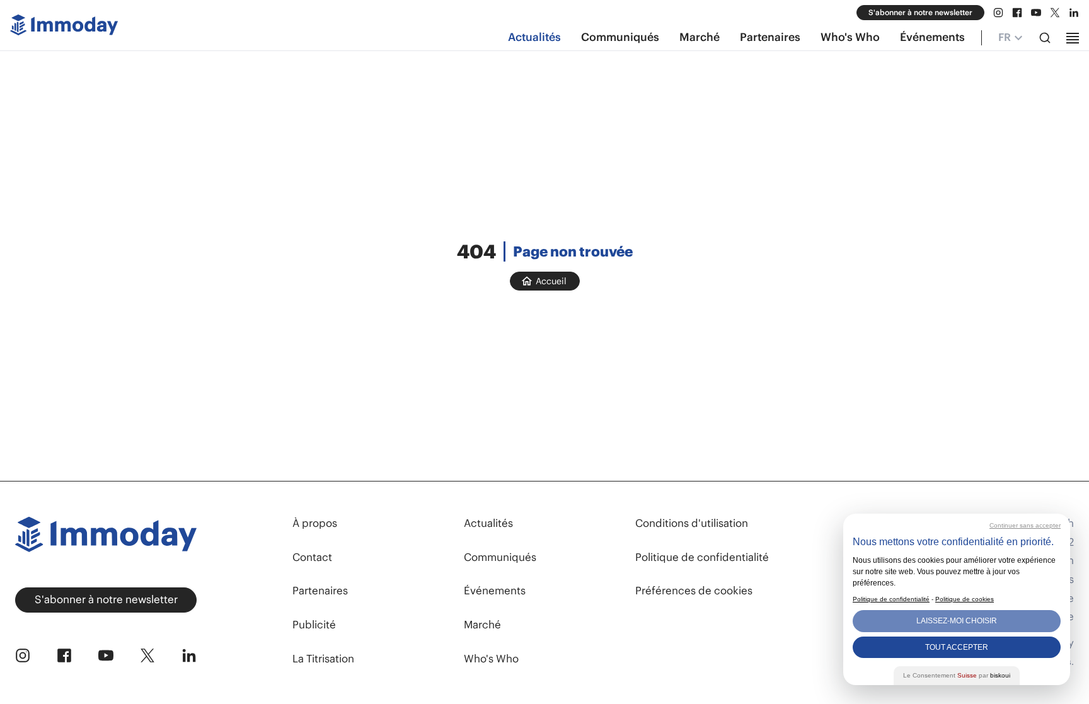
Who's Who (850, 37)
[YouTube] (1036, 13)
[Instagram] (998, 13)
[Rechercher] (1045, 38)
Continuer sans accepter (1025, 525)
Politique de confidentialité (702, 557)
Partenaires (770, 37)
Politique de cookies (964, 599)
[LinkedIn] (1074, 13)
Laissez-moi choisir (956, 620)
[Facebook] (1017, 13)
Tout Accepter (956, 647)
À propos (314, 523)
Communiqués (620, 37)
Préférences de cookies (693, 590)
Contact (312, 557)
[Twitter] (1055, 13)
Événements (932, 37)
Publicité (314, 625)
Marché (699, 37)
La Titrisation (323, 659)
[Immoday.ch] (64, 27)
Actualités (534, 37)
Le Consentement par (956, 675)
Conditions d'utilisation (691, 523)
